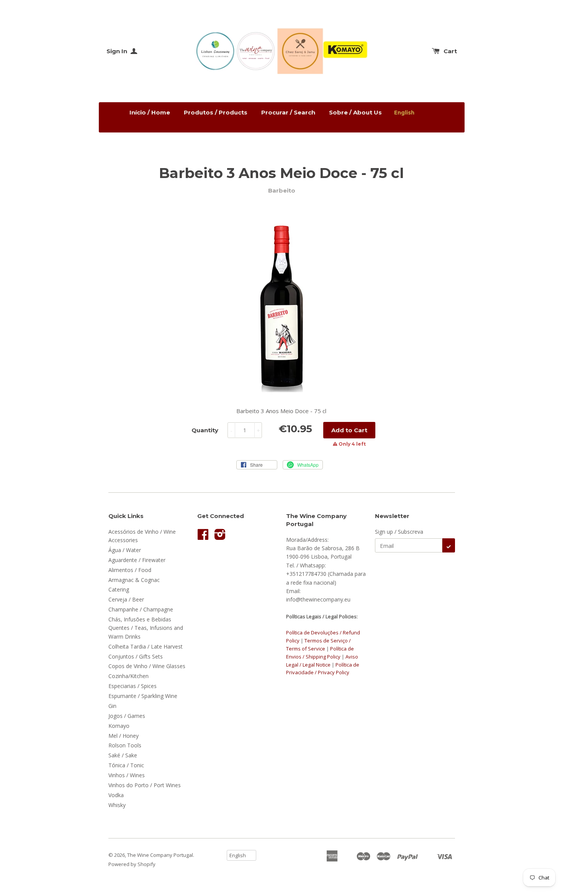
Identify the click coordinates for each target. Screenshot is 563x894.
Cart (450, 51)
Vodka (116, 795)
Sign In (117, 51)
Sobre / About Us (355, 112)
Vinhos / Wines (126, 775)
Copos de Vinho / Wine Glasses (146, 666)
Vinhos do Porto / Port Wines (144, 785)
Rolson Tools (124, 745)
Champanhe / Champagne (140, 609)
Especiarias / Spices (132, 686)
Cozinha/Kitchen (128, 676)
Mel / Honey (123, 735)
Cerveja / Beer (126, 599)
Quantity (204, 430)
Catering (118, 589)
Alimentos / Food (129, 570)
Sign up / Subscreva (399, 531)
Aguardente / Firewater (136, 560)
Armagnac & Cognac (134, 579)
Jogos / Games (126, 715)
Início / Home (149, 112)
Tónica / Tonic (126, 765)
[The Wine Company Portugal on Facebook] (203, 537)
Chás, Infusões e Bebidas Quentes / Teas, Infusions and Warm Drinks (145, 628)
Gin (112, 705)
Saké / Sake (122, 755)
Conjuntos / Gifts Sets (135, 656)
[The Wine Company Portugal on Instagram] (220, 537)
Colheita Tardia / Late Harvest (145, 646)
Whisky (117, 805)
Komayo (118, 725)
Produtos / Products (215, 112)
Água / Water (124, 550)
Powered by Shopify (131, 864)
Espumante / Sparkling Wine (142, 696)
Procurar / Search (288, 112)
